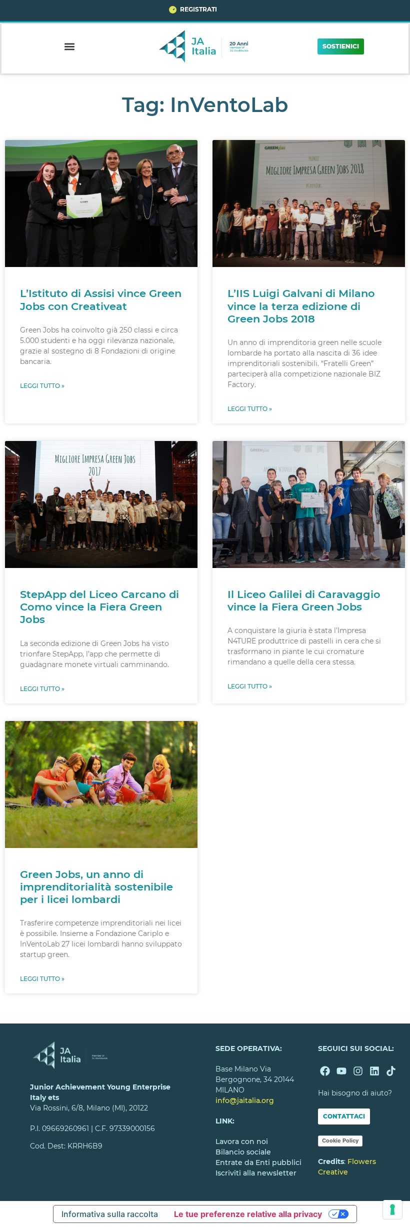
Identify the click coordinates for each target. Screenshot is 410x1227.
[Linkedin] (375, 1071)
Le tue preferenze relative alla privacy (248, 1214)
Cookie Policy (340, 1140)
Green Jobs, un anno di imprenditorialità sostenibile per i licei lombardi (96, 887)
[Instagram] (358, 1071)
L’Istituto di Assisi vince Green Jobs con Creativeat (101, 299)
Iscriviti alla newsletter (256, 1173)
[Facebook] (325, 1071)
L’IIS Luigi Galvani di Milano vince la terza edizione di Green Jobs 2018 (301, 305)
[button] (69, 46)
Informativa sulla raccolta (110, 1214)
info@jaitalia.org (245, 1100)
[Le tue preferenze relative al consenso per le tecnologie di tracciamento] (392, 1209)
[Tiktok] (391, 1071)
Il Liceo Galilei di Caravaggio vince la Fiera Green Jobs (304, 600)
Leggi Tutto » (42, 386)
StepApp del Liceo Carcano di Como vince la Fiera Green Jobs (99, 607)
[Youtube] (341, 1071)
